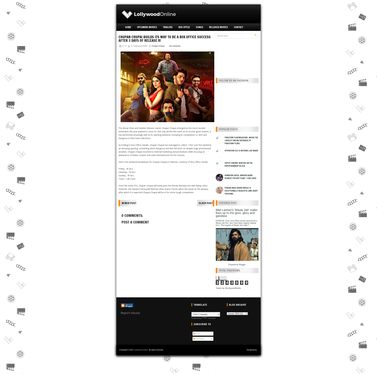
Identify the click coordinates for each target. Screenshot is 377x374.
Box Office (184, 27)
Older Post (206, 203)
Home (128, 27)
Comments (199, 339)
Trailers (168, 27)
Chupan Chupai (158, 46)
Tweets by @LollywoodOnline (228, 288)
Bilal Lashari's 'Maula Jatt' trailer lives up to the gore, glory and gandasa (237, 212)
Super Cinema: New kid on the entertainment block (239, 164)
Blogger (242, 265)
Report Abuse (130, 313)
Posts (197, 333)
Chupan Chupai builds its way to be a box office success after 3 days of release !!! (165, 38)
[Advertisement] (224, 13)
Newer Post (129, 203)
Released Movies (218, 27)
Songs (199, 27)
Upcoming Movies (147, 27)
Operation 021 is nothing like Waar (241, 150)
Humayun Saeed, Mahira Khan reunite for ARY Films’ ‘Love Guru (240, 177)
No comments (174, 46)
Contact (238, 27)
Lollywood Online (141, 350)
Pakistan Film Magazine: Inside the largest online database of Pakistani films (241, 140)
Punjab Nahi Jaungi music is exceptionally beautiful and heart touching (241, 190)
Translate (212, 318)
